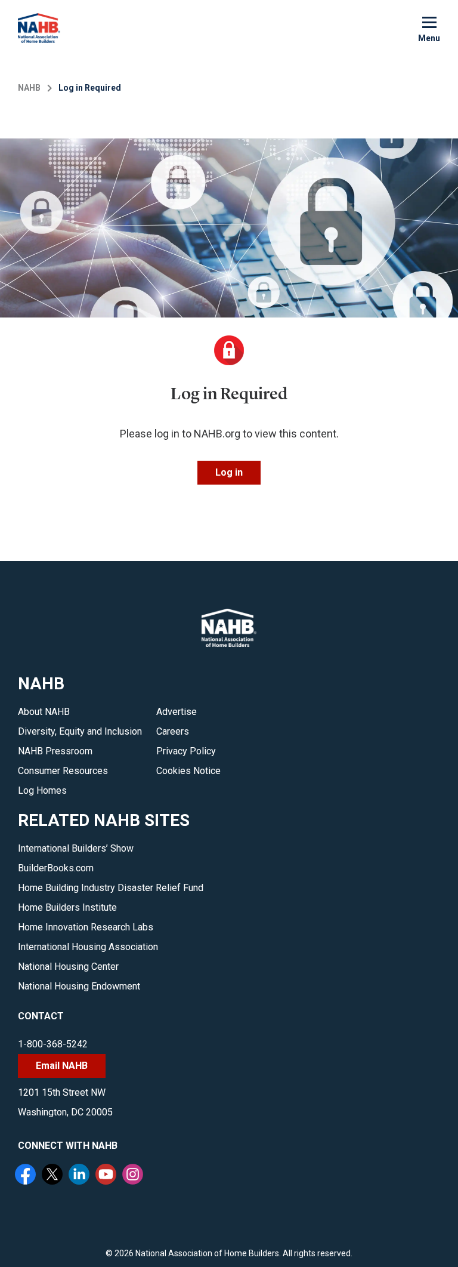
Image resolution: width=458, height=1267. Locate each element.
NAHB (29, 88)
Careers (172, 731)
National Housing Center (68, 966)
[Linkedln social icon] (80, 1176)
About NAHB (44, 711)
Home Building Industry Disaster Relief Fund (110, 887)
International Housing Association (88, 946)
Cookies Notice (188, 770)
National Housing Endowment (79, 986)
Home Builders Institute (67, 907)
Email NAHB (62, 1065)
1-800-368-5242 (53, 1044)
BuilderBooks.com (56, 868)
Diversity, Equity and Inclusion (80, 731)
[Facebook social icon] (27, 1176)
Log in (229, 472)
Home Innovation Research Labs (85, 927)
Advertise (176, 711)
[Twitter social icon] (54, 1176)
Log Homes (42, 790)
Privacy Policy (186, 751)
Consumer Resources (63, 770)
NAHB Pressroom (55, 751)
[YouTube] (107, 1176)
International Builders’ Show (76, 848)
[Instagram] (134, 1176)
